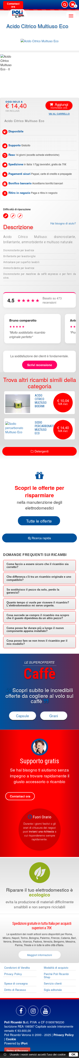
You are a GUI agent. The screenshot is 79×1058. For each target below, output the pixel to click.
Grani (53, 715)
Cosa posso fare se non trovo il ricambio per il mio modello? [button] (37, 642)
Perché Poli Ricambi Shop (56, 975)
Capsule (22, 715)
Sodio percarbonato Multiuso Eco (45, 428)
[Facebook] (21, 1011)
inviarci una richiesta (41, 831)
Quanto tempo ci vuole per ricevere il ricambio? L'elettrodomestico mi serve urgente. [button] (38, 604)
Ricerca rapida (41, 538)
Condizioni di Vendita (17, 968)
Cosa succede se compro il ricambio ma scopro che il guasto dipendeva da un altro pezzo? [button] (38, 617)
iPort (24, 1043)
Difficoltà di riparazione (17, 209)
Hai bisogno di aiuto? (63, 223)
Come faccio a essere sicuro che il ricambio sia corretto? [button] (37, 565)
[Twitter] (45, 1011)
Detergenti (41, 451)
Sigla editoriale (53, 990)
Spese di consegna (16, 983)
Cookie (11, 1039)
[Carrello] (72, 5)
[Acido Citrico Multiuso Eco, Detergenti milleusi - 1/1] (8, 62)
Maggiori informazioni (39, 955)
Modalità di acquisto (56, 968)
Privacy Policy (13, 974)
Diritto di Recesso (15, 990)
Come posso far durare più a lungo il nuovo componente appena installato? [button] (35, 629)
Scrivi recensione (39, 365)
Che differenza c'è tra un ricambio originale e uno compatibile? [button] (39, 578)
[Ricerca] (64, 4)
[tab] (39, 565)
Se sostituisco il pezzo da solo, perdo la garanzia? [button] (33, 591)
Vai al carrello (59, 113)
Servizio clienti (53, 983)
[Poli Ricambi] (17, 13)
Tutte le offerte (39, 521)
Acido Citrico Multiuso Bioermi (41, 401)
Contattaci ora (13, 5)
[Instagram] (33, 1011)
